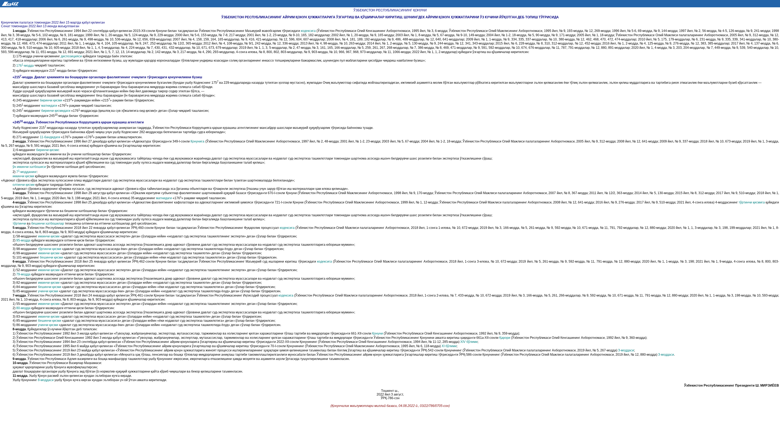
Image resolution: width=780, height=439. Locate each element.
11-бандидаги (50, 137)
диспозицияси (72, 56)
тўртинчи (20, 223)
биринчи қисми (51, 100)
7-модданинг (26, 172)
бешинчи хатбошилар (48, 223)
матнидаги (49, 105)
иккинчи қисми (24, 176)
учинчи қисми (48, 291)
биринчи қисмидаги (56, 110)
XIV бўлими (468, 341)
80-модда (23, 308)
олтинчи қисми (24, 184)
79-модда (23, 274)
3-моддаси (626, 350)
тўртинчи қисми (50, 249)
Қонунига (198, 141)
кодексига (308, 31)
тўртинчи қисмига (752, 202)
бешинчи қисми (52, 257)
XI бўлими (449, 346)
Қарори (504, 337)
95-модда (23, 240)
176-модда (25, 65)
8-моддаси (46, 380)
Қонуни (378, 333)
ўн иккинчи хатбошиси (30, 166)
